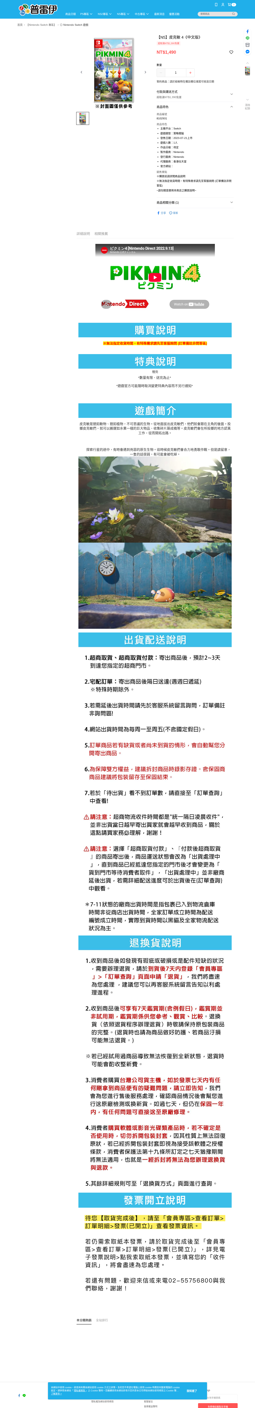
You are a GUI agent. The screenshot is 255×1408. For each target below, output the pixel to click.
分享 (163, 212)
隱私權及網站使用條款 (102, 1401)
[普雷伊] (38, 10)
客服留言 (148, 1401)
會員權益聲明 (150, 1406)
